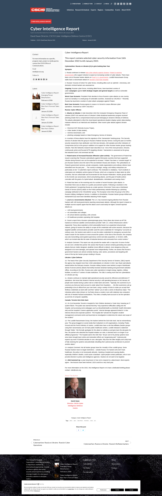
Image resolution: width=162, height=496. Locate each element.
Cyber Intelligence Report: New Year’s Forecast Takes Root (50, 106)
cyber (75, 420)
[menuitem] (70, 10)
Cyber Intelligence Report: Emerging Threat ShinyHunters (50, 95)
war (95, 420)
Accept (131, 490)
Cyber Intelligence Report (84, 418)
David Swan (75, 401)
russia (91, 420)
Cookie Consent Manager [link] (30, 484)
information (86, 420)
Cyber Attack (80, 420)
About (114, 460)
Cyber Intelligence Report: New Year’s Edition (50, 127)
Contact (99, 3)
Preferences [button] (37, 490)
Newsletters (88, 3)
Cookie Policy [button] (71, 489)
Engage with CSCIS (89, 460)
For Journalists (88, 472)
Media (107, 3)
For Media (86, 468)
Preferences (103, 490)
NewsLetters (116, 464)
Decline (117, 490)
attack (71, 420)
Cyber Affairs (76, 3)
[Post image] (36, 95)
